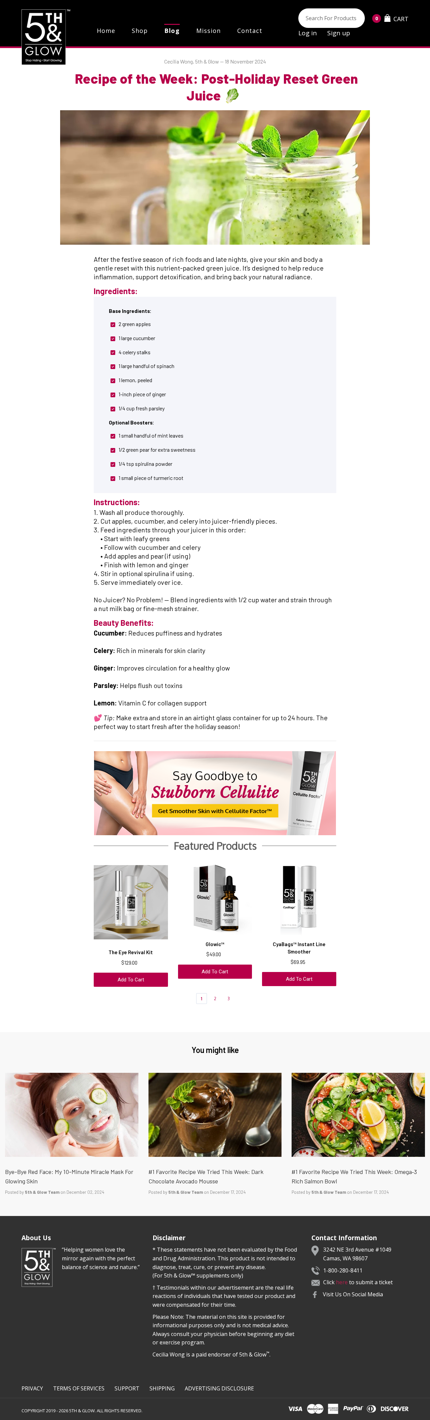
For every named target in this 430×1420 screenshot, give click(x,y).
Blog (172, 31)
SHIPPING (162, 1388)
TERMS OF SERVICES (78, 1388)
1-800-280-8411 (342, 1270)
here (342, 1282)
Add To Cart (131, 980)
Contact (249, 31)
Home (106, 31)
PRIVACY (32, 1388)
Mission (208, 31)
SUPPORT (127, 1388)
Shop (140, 31)
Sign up (338, 33)
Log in (307, 33)
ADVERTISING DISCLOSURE (219, 1388)
